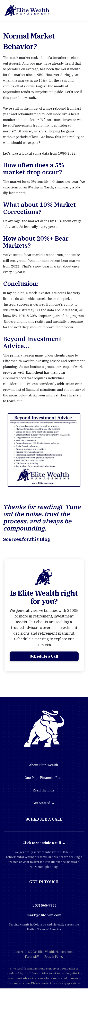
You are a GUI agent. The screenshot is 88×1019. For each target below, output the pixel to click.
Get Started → (43, 803)
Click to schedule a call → (44, 843)
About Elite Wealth (43, 765)
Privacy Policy (53, 956)
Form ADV (32, 956)
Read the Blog (43, 790)
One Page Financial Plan (43, 778)
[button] (79, 10)
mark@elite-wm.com (44, 915)
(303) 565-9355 (44, 905)
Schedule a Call (44, 656)
